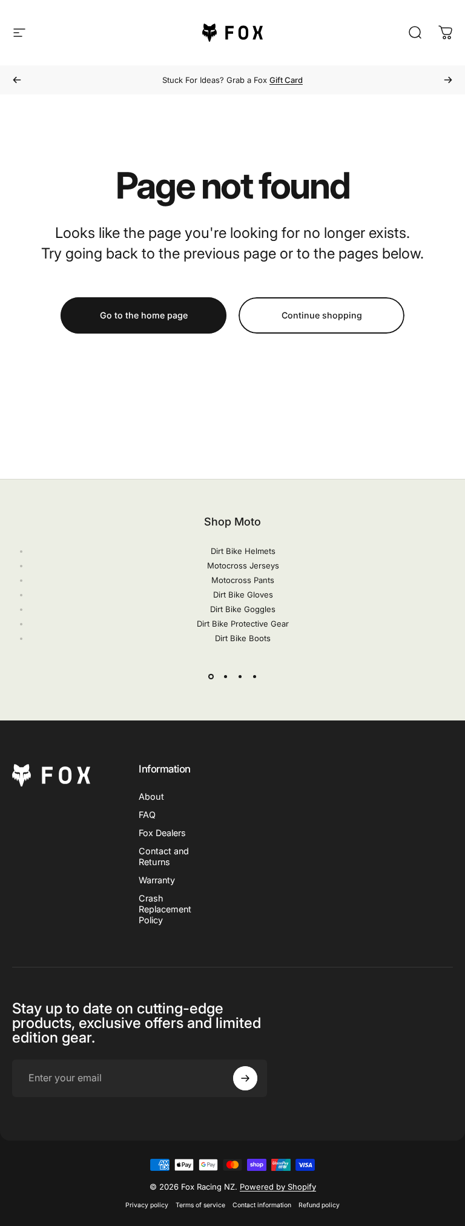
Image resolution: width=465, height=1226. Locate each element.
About (151, 796)
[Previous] (17, 79)
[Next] (448, 79)
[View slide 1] (210, 677)
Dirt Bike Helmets (243, 551)
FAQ (147, 814)
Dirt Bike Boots (243, 638)
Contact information (261, 1205)
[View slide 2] (225, 677)
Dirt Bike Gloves (243, 594)
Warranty (157, 880)
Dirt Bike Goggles (242, 609)
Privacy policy (146, 1205)
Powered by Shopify (278, 1186)
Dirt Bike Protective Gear (243, 623)
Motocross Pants (242, 580)
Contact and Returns (164, 856)
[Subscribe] (245, 1078)
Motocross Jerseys (243, 565)
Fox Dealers (162, 833)
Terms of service (200, 1205)
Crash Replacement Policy (165, 909)
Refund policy (319, 1205)
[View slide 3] (239, 677)
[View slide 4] (254, 677)
